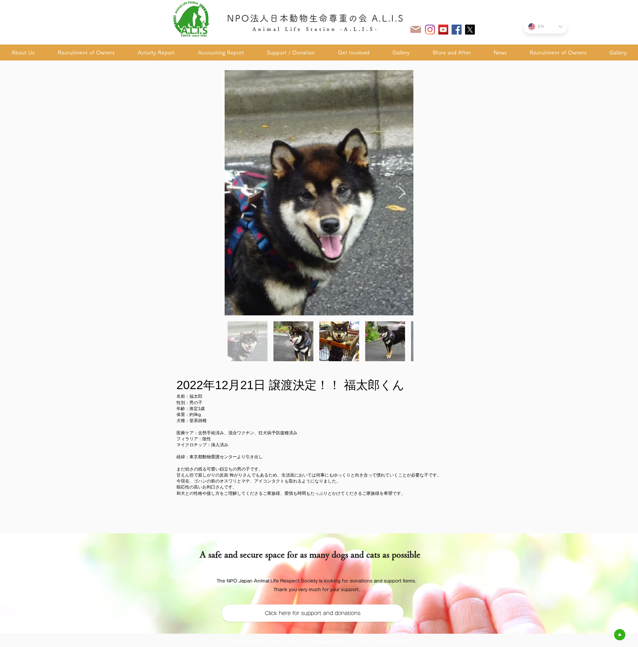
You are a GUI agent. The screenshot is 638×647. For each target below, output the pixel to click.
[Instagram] (430, 30)
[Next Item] (402, 192)
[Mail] (415, 29)
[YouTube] (443, 30)
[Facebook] (457, 30)
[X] (470, 30)
